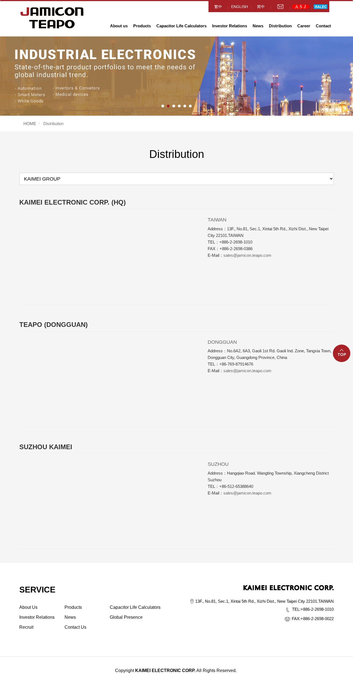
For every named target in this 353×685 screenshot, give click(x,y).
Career (303, 25)
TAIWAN (217, 220)
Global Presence (126, 617)
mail (280, 6)
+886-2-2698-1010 (313, 609)
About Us (28, 607)
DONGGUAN (222, 342)
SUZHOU (218, 464)
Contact (323, 25)
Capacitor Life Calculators (181, 25)
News (258, 25)
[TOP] (342, 357)
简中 (261, 6)
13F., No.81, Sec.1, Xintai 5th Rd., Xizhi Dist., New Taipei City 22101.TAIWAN (264, 601)
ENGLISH (239, 6)
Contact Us (75, 627)
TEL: (296, 609)
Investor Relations (229, 25)
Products (142, 25)
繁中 (218, 6)
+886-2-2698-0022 (313, 618)
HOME (52, 18)
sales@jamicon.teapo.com (247, 255)
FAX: (296, 618)
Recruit (26, 627)
